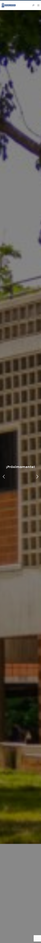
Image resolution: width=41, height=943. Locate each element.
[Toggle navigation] (38, 5)
